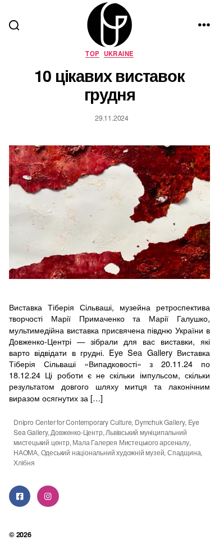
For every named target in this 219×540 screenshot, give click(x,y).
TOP (92, 53)
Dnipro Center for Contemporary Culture (72, 422)
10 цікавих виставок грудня (109, 85)
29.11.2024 (112, 117)
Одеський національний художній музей (103, 452)
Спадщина (183, 452)
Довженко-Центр (76, 432)
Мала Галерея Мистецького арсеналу (130, 442)
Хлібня (24, 462)
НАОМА (25, 452)
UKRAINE (119, 53)
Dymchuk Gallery (160, 422)
